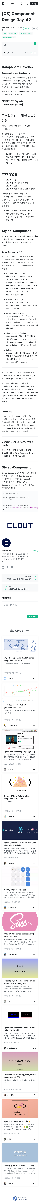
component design (26, 33)
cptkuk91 (5, 27)
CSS (4, 33)
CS (5, 45)
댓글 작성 (32, 616)
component (13, 33)
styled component (8, 37)
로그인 (33, 4)
